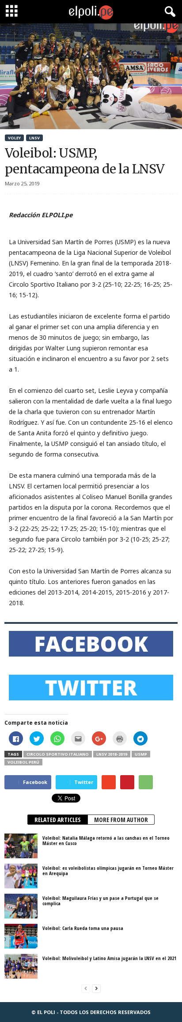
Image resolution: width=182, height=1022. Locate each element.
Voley (14, 138)
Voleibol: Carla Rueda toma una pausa (82, 928)
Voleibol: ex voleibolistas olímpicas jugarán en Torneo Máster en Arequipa (108, 870)
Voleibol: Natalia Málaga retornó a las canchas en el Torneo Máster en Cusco (106, 840)
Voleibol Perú (23, 762)
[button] (168, 12)
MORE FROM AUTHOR (121, 819)
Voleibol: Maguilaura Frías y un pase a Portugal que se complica (100, 901)
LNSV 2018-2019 (111, 754)
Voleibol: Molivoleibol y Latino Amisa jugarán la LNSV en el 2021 (109, 958)
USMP (141, 754)
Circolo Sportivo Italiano (58, 754)
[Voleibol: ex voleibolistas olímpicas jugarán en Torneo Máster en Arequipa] (21, 876)
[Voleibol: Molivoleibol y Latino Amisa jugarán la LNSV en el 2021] (21, 966)
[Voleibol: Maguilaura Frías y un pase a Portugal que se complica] (21, 906)
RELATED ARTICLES (57, 819)
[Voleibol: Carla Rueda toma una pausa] (21, 936)
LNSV (34, 138)
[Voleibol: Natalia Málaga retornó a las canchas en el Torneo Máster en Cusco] (21, 846)
